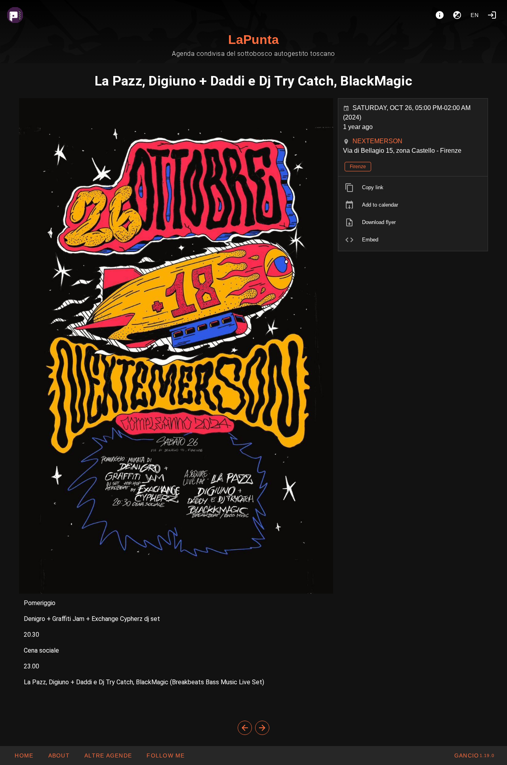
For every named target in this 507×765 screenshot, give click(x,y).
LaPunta (253, 39)
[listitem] (412, 188)
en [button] (475, 15)
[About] (439, 15)
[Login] (492, 15)
